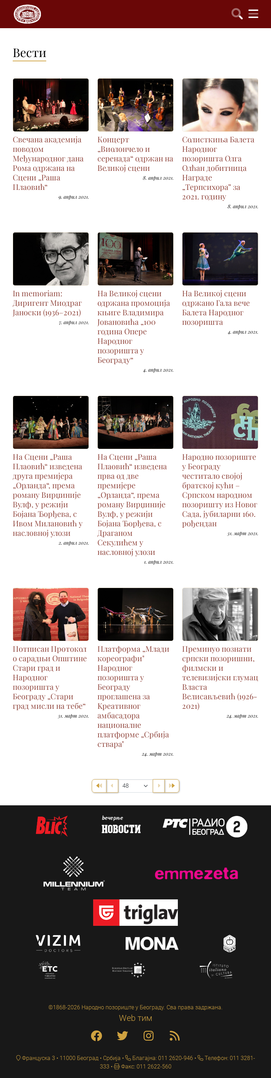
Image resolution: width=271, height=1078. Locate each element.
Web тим (135, 1018)
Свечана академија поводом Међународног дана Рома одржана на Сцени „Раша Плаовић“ (48, 163)
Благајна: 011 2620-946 (162, 1058)
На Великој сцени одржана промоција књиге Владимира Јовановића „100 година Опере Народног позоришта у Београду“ (133, 326)
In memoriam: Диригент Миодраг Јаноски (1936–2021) (47, 302)
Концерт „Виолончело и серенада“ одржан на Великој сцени (135, 153)
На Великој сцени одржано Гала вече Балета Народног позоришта (216, 307)
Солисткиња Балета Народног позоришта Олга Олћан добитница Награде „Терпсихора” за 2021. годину (218, 168)
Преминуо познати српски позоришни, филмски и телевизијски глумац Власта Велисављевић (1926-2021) (220, 677)
